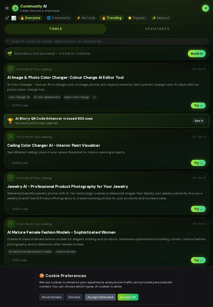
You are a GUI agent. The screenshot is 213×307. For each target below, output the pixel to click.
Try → (198, 105)
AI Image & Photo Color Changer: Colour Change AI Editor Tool (65, 77)
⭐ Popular (136, 18)
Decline (74, 297)
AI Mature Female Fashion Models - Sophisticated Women (61, 232)
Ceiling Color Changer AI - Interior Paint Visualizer (53, 145)
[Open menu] (7, 8)
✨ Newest (160, 18)
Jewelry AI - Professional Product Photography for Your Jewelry (67, 186)
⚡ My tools (86, 18)
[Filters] (7, 18)
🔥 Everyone (30, 18)
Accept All (128, 297)
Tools (55, 29)
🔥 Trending (112, 18)
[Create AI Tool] (205, 8)
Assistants (157, 29)
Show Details (52, 297)
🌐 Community (58, 18)
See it (199, 121)
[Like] (8, 105)
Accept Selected (100, 297)
